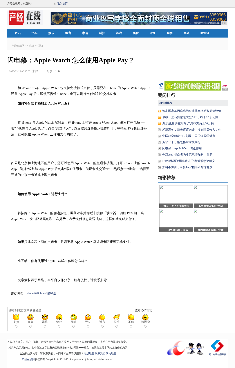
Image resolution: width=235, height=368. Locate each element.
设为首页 (62, 3)
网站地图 (111, 353)
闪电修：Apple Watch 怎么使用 (182, 148)
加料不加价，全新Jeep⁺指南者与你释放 (187, 167)
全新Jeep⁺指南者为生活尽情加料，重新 (187, 154)
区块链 (204, 33)
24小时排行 (165, 103)
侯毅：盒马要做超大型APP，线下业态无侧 (190, 117)
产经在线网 (18, 45)
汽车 (34, 33)
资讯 (18, 33)
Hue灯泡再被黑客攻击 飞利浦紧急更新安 (188, 160)
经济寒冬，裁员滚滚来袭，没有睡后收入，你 (191, 129)
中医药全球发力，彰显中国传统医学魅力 (188, 135)
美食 (136, 33)
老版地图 (89, 353)
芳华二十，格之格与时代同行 (181, 142)
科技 (102, 33)
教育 (68, 33)
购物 (170, 33)
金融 (186, 33)
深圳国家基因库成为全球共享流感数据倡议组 (191, 110)
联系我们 (100, 353)
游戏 (119, 33)
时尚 (153, 33)
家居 (85, 33)
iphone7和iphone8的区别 (41, 293)
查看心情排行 (144, 310)
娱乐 (51, 33)
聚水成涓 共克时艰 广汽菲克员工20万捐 (188, 123)
